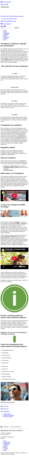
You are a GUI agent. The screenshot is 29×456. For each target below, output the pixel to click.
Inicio (5, 30)
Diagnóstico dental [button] (8, 147)
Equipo (5, 35)
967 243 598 (5, 406)
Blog (5, 39)
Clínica (5, 31)
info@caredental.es (5, 411)
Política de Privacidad (9, 415)
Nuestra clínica (7, 442)
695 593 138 (5, 408)
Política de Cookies (8, 416)
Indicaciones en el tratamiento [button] (12, 173)
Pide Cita (6, 447)
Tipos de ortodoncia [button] (8, 158)
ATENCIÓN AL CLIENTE (12, 16)
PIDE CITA (6, 37)
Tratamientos (7, 33)
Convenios (6, 34)
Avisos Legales (7, 413)
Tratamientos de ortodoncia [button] (11, 125)
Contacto (6, 38)
